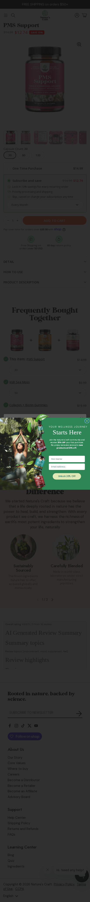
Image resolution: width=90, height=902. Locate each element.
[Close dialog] (87, 421)
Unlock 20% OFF (67, 476)
